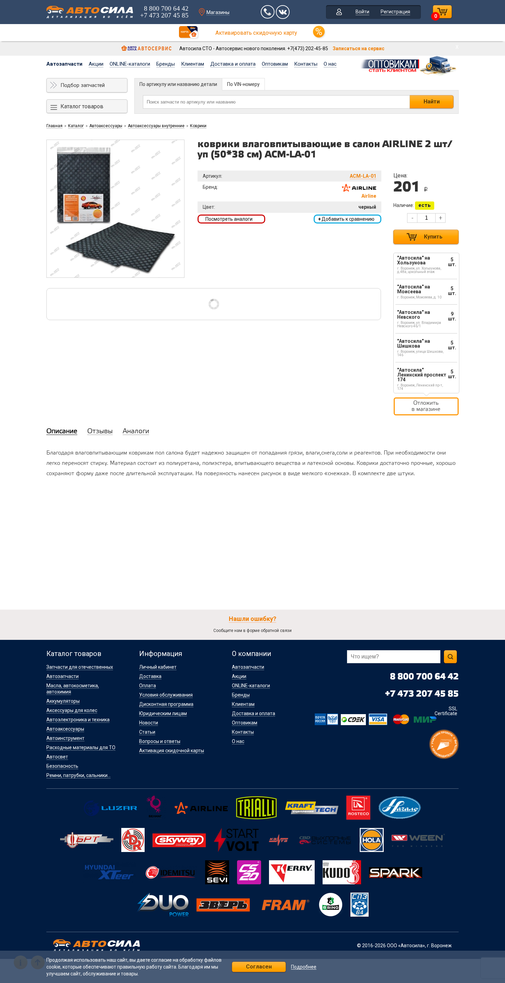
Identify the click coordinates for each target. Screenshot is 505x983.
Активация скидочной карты (171, 750)
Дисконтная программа (166, 704)
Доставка (150, 676)
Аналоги (136, 431)
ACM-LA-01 (363, 176)
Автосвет (57, 757)
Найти (432, 101)
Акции (96, 64)
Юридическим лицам (163, 713)
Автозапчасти (64, 64)
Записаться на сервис (358, 48)
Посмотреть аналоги (228, 219)
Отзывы (100, 431)
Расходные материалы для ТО (80, 747)
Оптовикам (275, 64)
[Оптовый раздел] (409, 65)
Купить (433, 236)
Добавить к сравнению (346, 219)
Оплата (147, 685)
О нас (330, 64)
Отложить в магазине (426, 406)
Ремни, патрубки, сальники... (78, 775)
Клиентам (192, 64)
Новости (148, 722)
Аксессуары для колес (71, 710)
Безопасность (62, 766)
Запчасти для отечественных (79, 667)
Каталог (76, 125)
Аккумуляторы (63, 701)
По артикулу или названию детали (178, 84)
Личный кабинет (158, 667)
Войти (362, 11)
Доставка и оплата (233, 64)
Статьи (147, 732)
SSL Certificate (446, 711)
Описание (61, 431)
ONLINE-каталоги (130, 64)
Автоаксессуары (105, 125)
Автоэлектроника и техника (78, 719)
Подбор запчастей (82, 85)
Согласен (259, 966)
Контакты (305, 64)
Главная (54, 125)
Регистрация (395, 11)
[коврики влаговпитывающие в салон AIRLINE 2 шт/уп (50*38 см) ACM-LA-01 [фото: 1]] (115, 208)
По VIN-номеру (243, 84)
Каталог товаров (81, 106)
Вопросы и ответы (159, 741)
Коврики (198, 125)
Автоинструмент (65, 738)
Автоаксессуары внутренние (156, 125)
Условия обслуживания (166, 695)
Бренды (165, 64)
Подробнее (303, 967)
